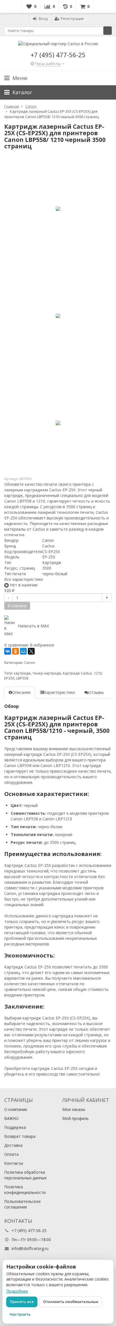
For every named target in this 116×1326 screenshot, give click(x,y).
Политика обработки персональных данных (25, 1175)
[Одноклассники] (15, 651)
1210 (98, 673)
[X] (31, 651)
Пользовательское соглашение (22, 1204)
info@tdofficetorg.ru (30, 1248)
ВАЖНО (11, 1118)
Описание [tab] (21, 692)
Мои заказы (73, 1109)
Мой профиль (75, 1118)
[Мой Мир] (23, 651)
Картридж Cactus (77, 673)
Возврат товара (19, 1136)
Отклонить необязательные (70, 1301)
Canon (29, 662)
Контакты (13, 1163)
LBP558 (22, 678)
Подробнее (17, 1291)
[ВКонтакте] (7, 651)
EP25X (9, 678)
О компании (15, 1109)
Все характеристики (23, 579)
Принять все (22, 1301)
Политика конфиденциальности (25, 1189)
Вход (43, 18)
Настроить (20, 1314)
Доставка (13, 1145)
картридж (22, 673)
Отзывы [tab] (96, 692)
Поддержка (15, 1127)
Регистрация (72, 18)
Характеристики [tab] (59, 692)
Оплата (11, 1154)
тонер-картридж (46, 673)
